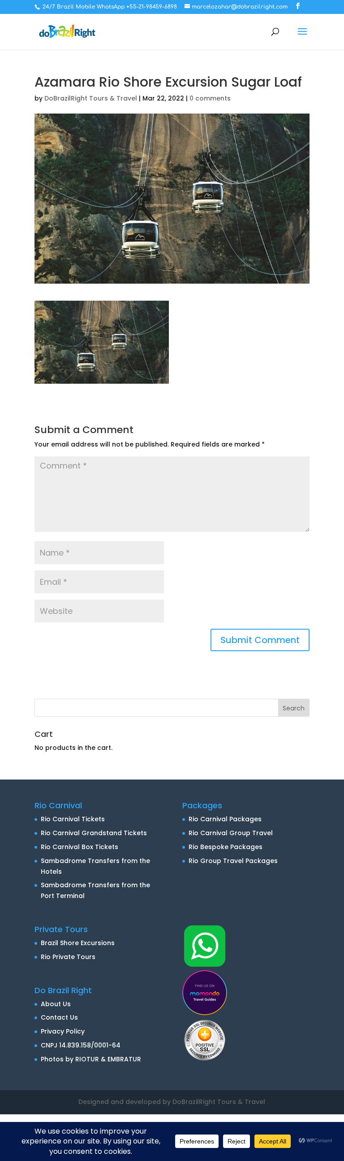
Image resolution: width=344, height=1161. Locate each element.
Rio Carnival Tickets (73, 819)
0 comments (210, 98)
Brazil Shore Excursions (78, 942)
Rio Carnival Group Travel (231, 832)
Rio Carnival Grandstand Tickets (94, 832)
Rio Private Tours (68, 956)
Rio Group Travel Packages (233, 860)
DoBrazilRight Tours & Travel (90, 98)
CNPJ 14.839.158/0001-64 (80, 1045)
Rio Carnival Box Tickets (79, 846)
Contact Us (59, 1017)
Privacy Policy (63, 1031)
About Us (56, 1003)
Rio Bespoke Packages (225, 846)
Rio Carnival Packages (225, 819)
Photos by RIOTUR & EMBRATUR (91, 1059)
